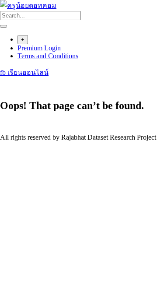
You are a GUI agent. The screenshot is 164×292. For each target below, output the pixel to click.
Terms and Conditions (47, 56)
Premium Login (39, 48)
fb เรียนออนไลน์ (24, 72)
